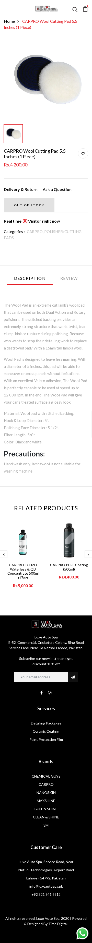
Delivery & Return (21, 189)
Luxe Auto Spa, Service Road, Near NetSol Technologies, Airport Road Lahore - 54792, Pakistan (46, 870)
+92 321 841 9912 (46, 894)
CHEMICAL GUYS (46, 776)
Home (9, 21)
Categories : (14, 231)
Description (30, 278)
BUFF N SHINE (45, 809)
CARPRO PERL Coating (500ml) (69, 567)
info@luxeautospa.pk (46, 886)
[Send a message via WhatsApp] (82, 933)
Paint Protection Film (46, 739)
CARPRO (46, 784)
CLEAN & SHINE (46, 817)
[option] (46, 80)
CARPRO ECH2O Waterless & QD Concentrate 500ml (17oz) (23, 571)
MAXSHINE (46, 801)
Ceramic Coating (46, 731)
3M (46, 825)
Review (69, 278)
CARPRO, (35, 231)
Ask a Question (57, 189)
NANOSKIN (46, 792)
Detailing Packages (46, 723)
